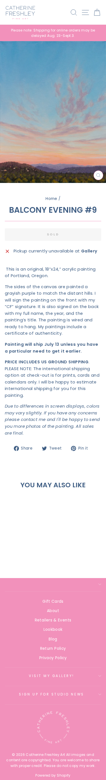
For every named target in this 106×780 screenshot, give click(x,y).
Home (51, 198)
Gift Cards (53, 601)
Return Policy (53, 648)
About (53, 611)
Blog (53, 639)
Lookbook (53, 629)
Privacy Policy (53, 658)
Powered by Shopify (53, 775)
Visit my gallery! (51, 676)
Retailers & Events (53, 620)
